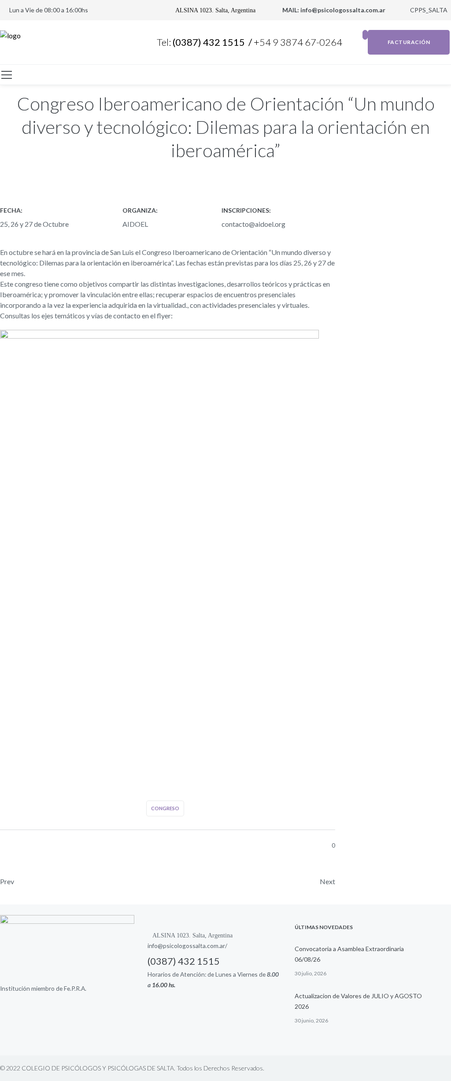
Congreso (165, 808)
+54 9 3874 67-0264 (299, 42)
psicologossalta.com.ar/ (195, 945)
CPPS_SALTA (428, 10)
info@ (155, 945)
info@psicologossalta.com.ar (343, 10)
